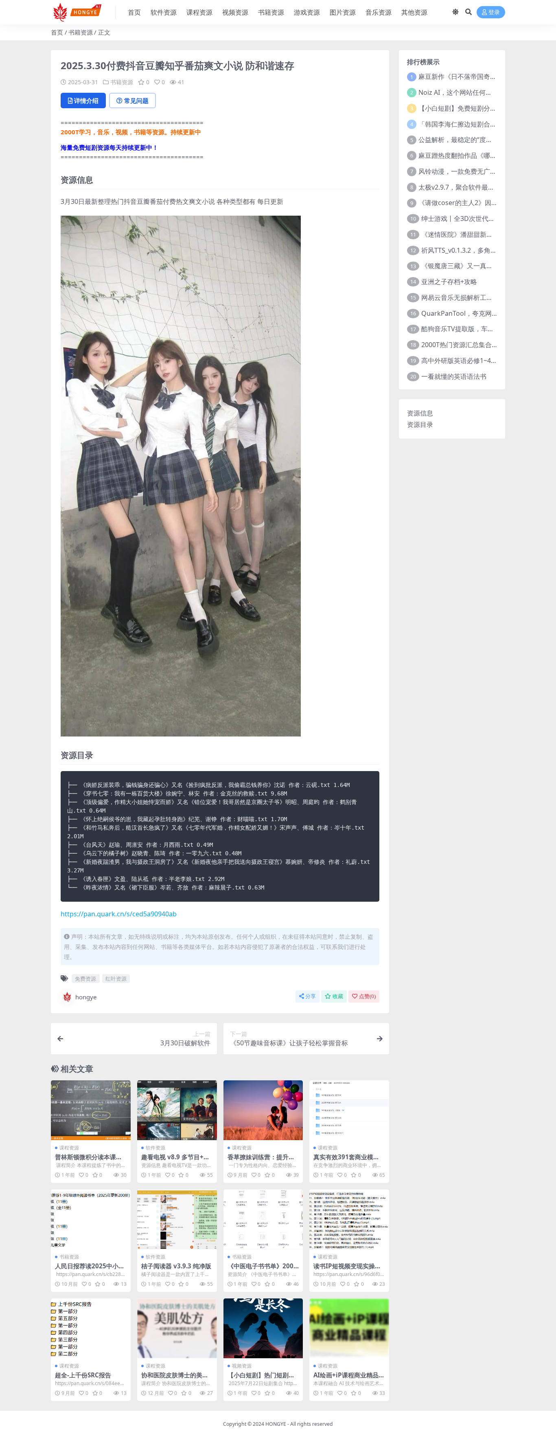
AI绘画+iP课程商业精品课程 (349, 1378)
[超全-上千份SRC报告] (91, 1328)
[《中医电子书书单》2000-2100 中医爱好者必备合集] (263, 1219)
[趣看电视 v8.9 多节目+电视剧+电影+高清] (177, 1110)
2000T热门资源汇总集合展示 (463, 344)
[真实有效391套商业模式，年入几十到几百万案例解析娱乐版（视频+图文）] (349, 1110)
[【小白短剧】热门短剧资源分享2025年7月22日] (263, 1328)
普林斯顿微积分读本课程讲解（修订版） (88, 1160)
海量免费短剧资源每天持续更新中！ (109, 147)
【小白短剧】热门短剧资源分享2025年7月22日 (261, 1378)
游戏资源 (307, 12)
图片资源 (343, 12)
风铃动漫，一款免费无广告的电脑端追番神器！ (486, 171)
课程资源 (199, 12)
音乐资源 (379, 12)
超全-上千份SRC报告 (83, 1375)
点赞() (367, 996)
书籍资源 (271, 12)
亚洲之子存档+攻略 (449, 281)
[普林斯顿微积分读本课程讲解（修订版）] (91, 1110)
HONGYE (275, 1424)
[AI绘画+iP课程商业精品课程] (349, 1328)
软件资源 (164, 12)
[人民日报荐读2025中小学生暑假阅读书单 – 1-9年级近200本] (91, 1219)
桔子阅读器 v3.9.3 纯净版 (176, 1266)
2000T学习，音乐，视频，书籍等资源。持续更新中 (131, 132)
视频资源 (235, 12)
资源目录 (420, 424)
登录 (494, 12)
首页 (134, 12)
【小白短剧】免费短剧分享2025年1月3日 (478, 108)
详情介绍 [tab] (86, 100)
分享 (310, 996)
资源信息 (420, 413)
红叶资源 (116, 978)
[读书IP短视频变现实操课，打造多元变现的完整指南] (349, 1219)
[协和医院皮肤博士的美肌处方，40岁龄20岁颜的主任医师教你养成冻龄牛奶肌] (177, 1328)
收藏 (338, 996)
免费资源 (85, 978)
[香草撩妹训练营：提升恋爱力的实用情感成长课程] (263, 1110)
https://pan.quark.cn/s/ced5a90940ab (119, 913)
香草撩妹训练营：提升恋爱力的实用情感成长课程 (261, 1160)
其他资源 (414, 12)
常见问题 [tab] (136, 100)
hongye (85, 997)
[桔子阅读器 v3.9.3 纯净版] (177, 1219)
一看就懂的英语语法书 (453, 376)
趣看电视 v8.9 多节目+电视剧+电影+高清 (175, 1160)
